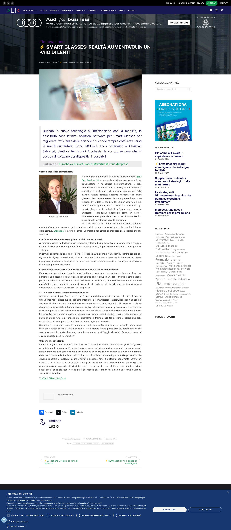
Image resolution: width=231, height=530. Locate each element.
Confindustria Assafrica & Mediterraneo (170, 237)
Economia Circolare (162, 253)
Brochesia (59, 230)
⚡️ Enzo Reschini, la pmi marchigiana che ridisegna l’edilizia (172, 167)
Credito (181, 240)
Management (175, 271)
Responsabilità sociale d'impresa (177, 288)
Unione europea (164, 305)
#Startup (99, 164)
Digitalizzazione (179, 250)
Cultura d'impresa (166, 245)
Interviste (185, 269)
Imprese (53, 10)
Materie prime (160, 276)
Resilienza (159, 288)
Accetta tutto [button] (169, 510)
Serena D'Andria (65, 394)
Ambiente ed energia (174, 234)
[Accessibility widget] (4, 520)
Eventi (122, 10)
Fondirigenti (176, 256)
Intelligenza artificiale (179, 265)
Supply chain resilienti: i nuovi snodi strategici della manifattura (172, 181)
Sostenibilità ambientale (180, 294)
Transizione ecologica (163, 300)
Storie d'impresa (107, 443)
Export (159, 255)
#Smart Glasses (83, 164)
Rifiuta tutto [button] (205, 510)
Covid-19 (173, 240)
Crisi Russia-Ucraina (162, 243)
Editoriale (175, 252)
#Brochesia (66, 164)
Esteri (42, 10)
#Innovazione (52, 41)
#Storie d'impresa (117, 164)
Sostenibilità (162, 294)
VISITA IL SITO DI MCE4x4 (52, 378)
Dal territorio (163, 249)
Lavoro (79, 10)
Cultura (92, 10)
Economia (66, 10)
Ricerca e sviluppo (167, 290)
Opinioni (160, 279)
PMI (159, 283)
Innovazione (28, 10)
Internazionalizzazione (167, 268)
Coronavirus (162, 239)
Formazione (163, 259)
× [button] (228, 492)
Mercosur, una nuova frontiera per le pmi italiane (172, 211)
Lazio (54, 426)
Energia (184, 253)
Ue (175, 302)
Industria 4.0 (161, 266)
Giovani (177, 260)
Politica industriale (174, 284)
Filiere (167, 256)
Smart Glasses (87, 443)
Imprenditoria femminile (165, 263)
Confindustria (107, 10)
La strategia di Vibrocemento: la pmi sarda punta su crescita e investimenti (173, 197)
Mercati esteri (176, 275)
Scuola (182, 291)
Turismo (175, 300)
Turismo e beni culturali (163, 303)
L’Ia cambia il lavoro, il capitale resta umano (169, 154)
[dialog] (115, 510)
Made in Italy (161, 272)
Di (92, 439)
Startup (96, 443)
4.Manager (159, 234)
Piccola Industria (178, 279)
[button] (77, 526)
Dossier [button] (131, 10)
